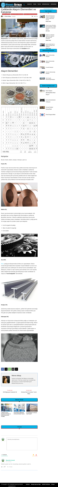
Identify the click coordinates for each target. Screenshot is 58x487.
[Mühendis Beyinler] (11, 5)
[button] (24, 4)
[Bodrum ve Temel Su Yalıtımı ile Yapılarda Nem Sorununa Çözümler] (42, 35)
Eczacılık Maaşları (49, 67)
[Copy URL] (16, 369)
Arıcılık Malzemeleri (48, 8)
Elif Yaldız (48, 30)
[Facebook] (2, 369)
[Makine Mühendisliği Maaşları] (42, 61)
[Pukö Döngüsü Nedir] (42, 115)
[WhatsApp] (9, 369)
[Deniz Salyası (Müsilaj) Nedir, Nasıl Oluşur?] (42, 91)
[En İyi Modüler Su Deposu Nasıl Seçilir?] (32, 408)
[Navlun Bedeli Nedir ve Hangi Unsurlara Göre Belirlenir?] (42, 44)
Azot (2, 263)
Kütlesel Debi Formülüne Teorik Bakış (29, 392)
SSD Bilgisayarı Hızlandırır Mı (10, 392)
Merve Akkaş (8, 16)
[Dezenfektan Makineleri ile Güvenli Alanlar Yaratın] (19, 408)
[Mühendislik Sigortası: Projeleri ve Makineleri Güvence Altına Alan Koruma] (42, 16)
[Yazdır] (12, 369)
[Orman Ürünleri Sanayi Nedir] (42, 107)
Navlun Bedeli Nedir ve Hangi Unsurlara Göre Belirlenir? (50, 45)
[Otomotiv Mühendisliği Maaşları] (42, 72)
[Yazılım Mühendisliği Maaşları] (42, 55)
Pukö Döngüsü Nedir (50, 114)
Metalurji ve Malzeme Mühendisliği (30, 14)
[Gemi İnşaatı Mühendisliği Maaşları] (42, 78)
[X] (6, 369)
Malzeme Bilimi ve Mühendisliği (17, 14)
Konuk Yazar (48, 21)
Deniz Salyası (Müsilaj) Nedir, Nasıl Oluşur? (50, 92)
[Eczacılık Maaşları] (42, 68)
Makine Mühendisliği (6, 14)
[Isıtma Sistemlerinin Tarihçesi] (42, 100)
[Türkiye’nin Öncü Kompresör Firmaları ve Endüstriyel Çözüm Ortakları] (6, 408)
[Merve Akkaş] (2, 16)
